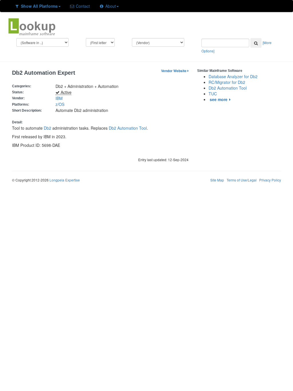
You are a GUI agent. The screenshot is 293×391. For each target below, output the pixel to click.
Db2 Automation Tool (128, 128)
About (110, 6)
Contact (82, 6)
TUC (213, 93)
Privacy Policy (270, 179)
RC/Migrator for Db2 (227, 82)
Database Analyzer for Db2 (233, 76)
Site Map (217, 179)
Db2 (47, 128)
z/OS (61, 104)
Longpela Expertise (65, 179)
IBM (59, 98)
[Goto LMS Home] (32, 26)
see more (218, 99)
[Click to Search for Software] (256, 43)
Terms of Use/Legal (242, 179)
